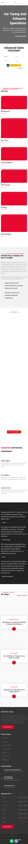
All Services (5, 738)
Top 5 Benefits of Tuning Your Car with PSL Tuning (14, 657)
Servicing (4, 752)
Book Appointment (20, 36)
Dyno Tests (5, 741)
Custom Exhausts (6, 745)
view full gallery (13, 432)
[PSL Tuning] (2, 2)
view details (14, 102)
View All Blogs (22, 595)
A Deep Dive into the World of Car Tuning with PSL (14, 691)
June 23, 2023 (14, 653)
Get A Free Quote (7, 726)
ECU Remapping (6, 749)
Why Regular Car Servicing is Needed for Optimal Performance (14, 623)
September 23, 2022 (14, 619)
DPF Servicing (5, 760)
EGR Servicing (5, 756)
